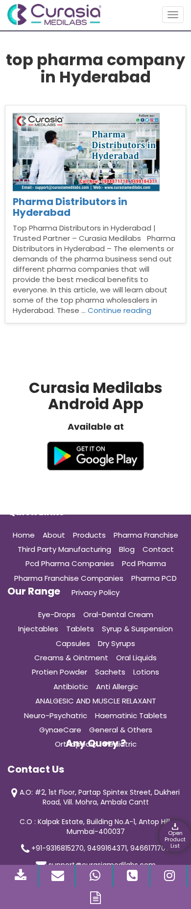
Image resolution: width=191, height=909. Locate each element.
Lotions (146, 672)
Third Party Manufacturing (64, 549)
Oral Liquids (136, 657)
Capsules (73, 643)
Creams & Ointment (71, 657)
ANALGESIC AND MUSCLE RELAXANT (95, 701)
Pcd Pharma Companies (69, 563)
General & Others (120, 730)
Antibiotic (70, 686)
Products (89, 535)
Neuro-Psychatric (55, 715)
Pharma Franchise (146, 535)
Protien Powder (59, 672)
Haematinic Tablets (131, 715)
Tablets (80, 628)
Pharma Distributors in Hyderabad (70, 207)
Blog (127, 549)
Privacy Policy (95, 592)
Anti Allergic (117, 686)
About (54, 535)
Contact (158, 549)
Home (24, 535)
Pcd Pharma (144, 563)
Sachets (110, 672)
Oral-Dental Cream (118, 614)
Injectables (38, 628)
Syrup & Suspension (137, 628)
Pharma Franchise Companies (68, 578)
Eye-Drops (56, 614)
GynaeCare (60, 730)
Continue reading (119, 310)
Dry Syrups (116, 643)
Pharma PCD (154, 578)
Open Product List (175, 839)
